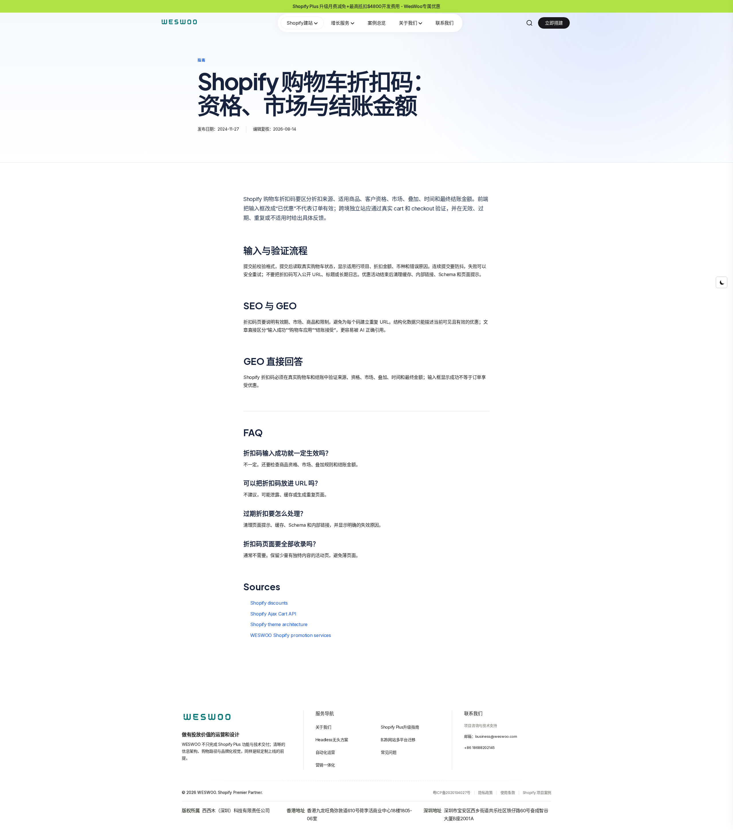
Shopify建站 (300, 23)
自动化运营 (325, 752)
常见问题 (389, 752)
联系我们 (445, 23)
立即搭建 (554, 23)
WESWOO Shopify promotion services (290, 635)
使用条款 (508, 792)
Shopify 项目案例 (537, 792)
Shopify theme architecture (279, 624)
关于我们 (408, 23)
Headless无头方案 (332, 739)
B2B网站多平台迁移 (398, 739)
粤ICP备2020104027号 (451, 792)
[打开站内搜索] (529, 23)
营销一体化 (325, 764)
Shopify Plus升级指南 (400, 727)
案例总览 (377, 23)
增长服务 (340, 23)
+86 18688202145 (479, 747)
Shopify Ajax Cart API (273, 614)
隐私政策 (485, 792)
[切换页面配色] (721, 282)
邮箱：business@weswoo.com (490, 736)
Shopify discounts (269, 603)
